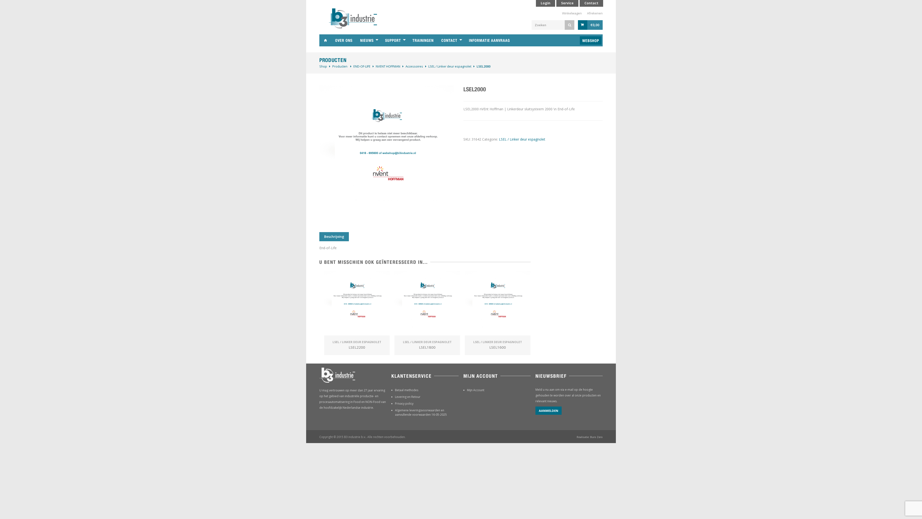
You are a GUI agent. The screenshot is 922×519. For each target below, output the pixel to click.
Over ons (343, 40)
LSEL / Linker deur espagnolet (449, 66)
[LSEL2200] (357, 304)
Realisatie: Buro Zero (590, 437)
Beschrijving (334, 236)
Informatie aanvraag (489, 40)
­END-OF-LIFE (361, 66)
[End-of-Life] (386, 153)
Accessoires (414, 66)
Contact (449, 40)
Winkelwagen (572, 13)
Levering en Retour (407, 397)
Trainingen (423, 40)
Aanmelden (548, 410)
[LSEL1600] (497, 304)
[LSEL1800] (427, 304)
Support (393, 40)
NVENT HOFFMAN (388, 66)
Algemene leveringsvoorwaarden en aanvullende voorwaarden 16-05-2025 (421, 412)
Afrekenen (595, 13)
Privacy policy (404, 404)
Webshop (590, 40)
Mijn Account (475, 390)
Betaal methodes (406, 390)
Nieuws (367, 40)
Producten (339, 66)
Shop (323, 66)
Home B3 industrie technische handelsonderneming (325, 40)
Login (545, 3)
